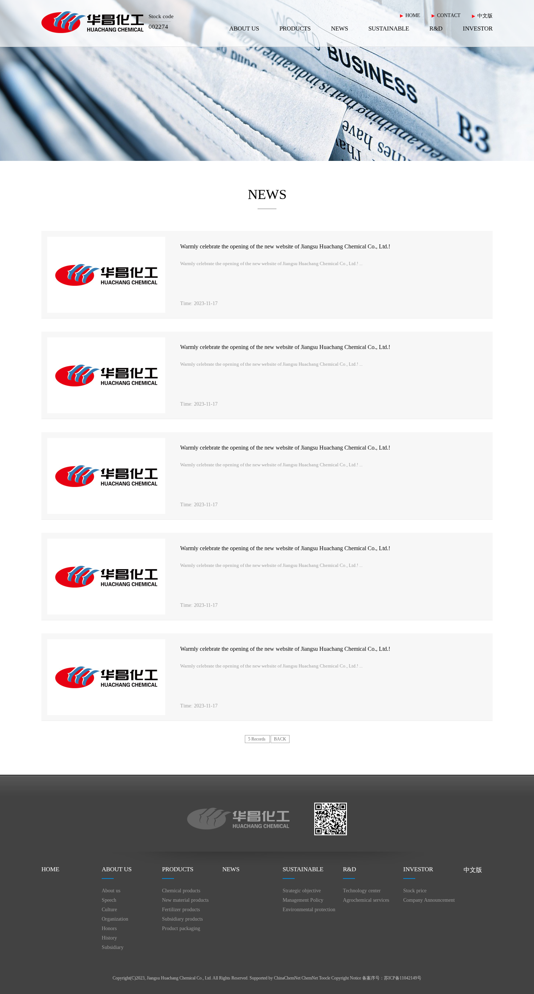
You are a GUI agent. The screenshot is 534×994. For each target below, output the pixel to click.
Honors (109, 928)
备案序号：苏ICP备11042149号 (391, 978)
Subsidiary (113, 947)
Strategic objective (302, 890)
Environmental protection (309, 909)
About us (111, 890)
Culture (109, 909)
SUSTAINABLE (388, 28)
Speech (109, 900)
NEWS (339, 28)
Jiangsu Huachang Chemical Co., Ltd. (179, 978)
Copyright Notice (346, 978)
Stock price (414, 890)
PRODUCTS (295, 28)
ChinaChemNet (287, 978)
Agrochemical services (366, 900)
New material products (185, 900)
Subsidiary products (182, 919)
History (109, 938)
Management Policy (303, 900)
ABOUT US (244, 28)
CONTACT (449, 15)
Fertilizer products (181, 909)
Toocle (324, 978)
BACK (280, 739)
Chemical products (181, 890)
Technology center (362, 890)
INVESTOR (478, 28)
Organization (115, 919)
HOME (412, 15)
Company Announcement (429, 900)
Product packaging (181, 928)
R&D (435, 28)
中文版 (485, 16)
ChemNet (310, 978)
